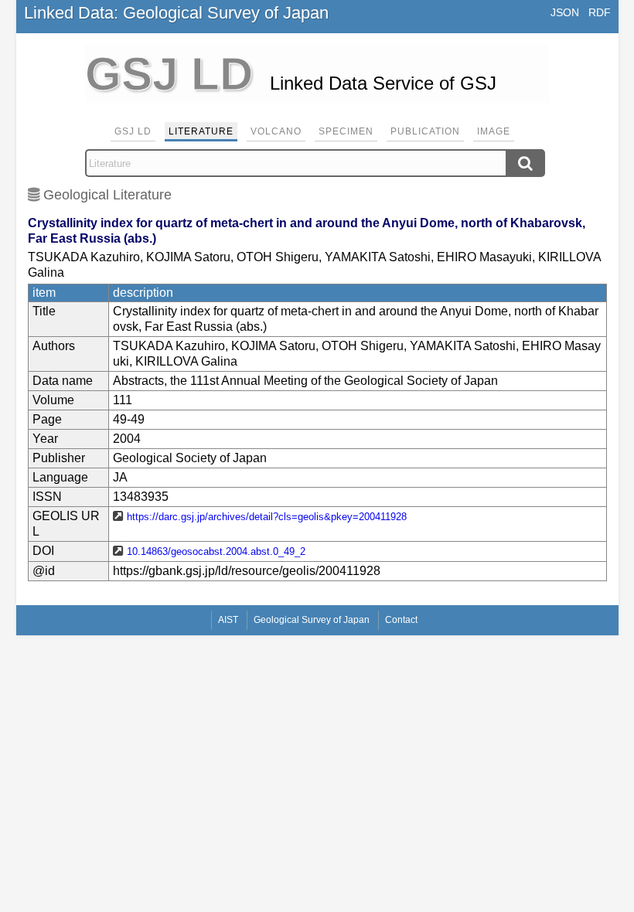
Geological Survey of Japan (312, 619)
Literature (201, 131)
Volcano (276, 131)
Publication (425, 131)
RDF (599, 12)
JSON (564, 12)
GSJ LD (133, 131)
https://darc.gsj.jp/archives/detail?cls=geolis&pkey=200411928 (267, 516)
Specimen (346, 131)
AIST (228, 619)
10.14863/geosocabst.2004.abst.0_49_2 (216, 551)
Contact (401, 619)
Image (493, 131)
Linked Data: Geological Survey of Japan (176, 12)
